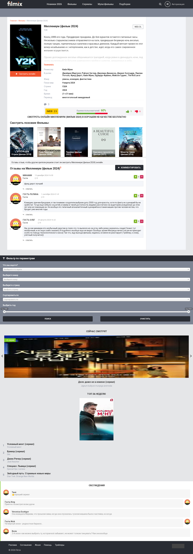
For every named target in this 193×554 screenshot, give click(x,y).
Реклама (13, 545)
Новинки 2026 (54, 4)
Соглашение (26, 545)
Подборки (124, 4)
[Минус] (141, 176)
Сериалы (87, 4)
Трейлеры (59, 545)
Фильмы (72, 4)
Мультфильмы (106, 4)
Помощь (48, 545)
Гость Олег (29, 220)
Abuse (38, 545)
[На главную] (16, 3)
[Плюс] (135, 176)
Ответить (29, 189)
